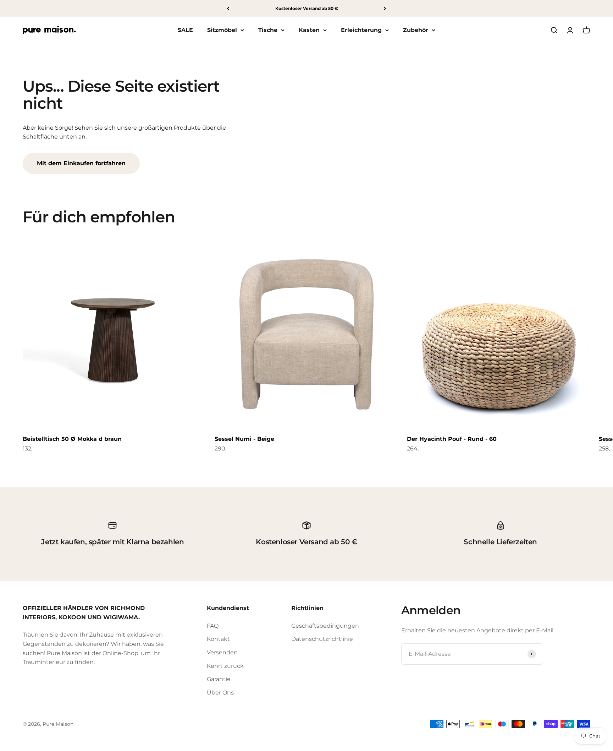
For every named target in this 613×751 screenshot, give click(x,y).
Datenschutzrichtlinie (322, 639)
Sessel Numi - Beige (244, 439)
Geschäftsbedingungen (325, 625)
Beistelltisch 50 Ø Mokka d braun (72, 439)
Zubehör (415, 30)
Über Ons (220, 692)
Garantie (219, 679)
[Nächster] (385, 8)
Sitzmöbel (222, 30)
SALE (185, 30)
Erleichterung (361, 30)
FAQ (213, 625)
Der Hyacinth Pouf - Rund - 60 (452, 439)
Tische (267, 30)
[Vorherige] (228, 8)
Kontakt (218, 639)
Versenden (222, 652)
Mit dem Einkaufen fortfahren (81, 163)
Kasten (309, 30)
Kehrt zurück (225, 666)
